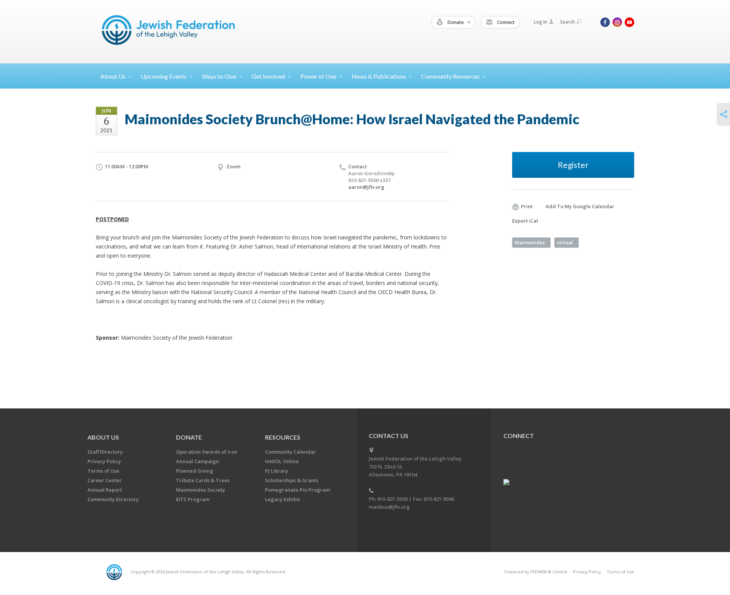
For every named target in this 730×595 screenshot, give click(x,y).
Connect (505, 22)
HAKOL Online (282, 461)
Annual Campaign (197, 461)
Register (573, 164)
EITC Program (192, 499)
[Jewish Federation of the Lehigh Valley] (170, 31)
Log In (540, 22)
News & (379, 76)
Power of (318, 76)
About (112, 76)
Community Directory (113, 499)
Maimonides (530, 242)
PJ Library (276, 470)
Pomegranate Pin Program (297, 489)
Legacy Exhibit (282, 499)
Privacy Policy (104, 461)
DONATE (189, 437)
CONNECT (518, 435)
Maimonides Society (200, 489)
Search (567, 22)
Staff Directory (105, 451)
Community (450, 76)
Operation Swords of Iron (206, 451)
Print (527, 206)
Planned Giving (194, 470)
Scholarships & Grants (291, 480)
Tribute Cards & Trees (203, 480)
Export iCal (525, 220)
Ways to (219, 76)
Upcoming (164, 76)
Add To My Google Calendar (580, 206)
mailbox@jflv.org (389, 506)
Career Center (104, 480)
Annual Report (104, 489)
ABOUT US (103, 437)
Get (268, 76)
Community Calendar (290, 451)
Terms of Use (103, 470)
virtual (565, 242)
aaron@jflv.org (366, 187)
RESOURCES (282, 437)
